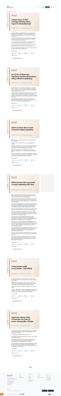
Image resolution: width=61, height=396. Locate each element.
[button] (8, 13)
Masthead (29, 377)
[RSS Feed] (20, 391)
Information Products (40, 377)
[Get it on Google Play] (51, 391)
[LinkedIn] (18, 391)
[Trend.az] (10, 7)
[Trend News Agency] (9, 375)
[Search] (36, 7)
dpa (25, 196)
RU (52, 394)
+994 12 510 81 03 (9, 383)
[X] (12, 391)
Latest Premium (21, 377)
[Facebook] (10, 391)
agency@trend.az (9, 384)
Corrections (30, 381)
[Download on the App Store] (44, 391)
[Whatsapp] (8, 391)
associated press (32, 142)
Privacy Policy (48, 377)
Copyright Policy (48, 378)
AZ (51, 394)
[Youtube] (14, 391)
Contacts (29, 378)
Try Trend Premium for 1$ (17, 58)
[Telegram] (16, 391)
